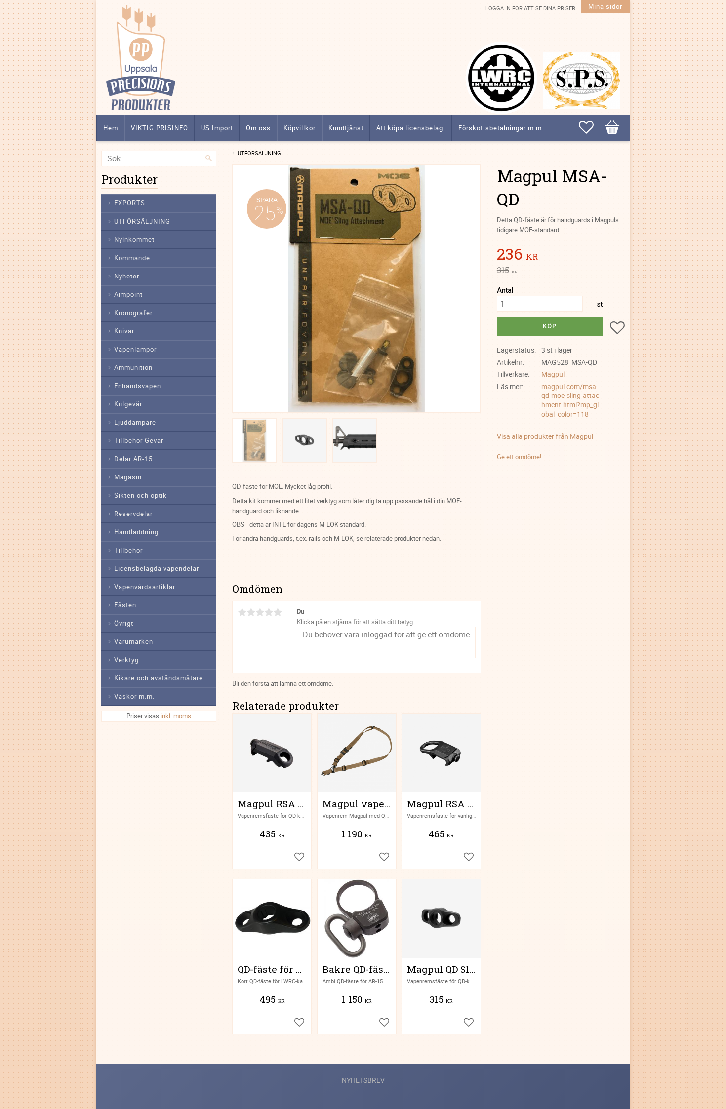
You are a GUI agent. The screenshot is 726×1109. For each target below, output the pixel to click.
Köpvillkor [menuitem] (299, 127)
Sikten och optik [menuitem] (140, 495)
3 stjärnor (259, 612)
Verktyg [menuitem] (126, 659)
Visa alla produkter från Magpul (545, 436)
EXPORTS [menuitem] (129, 202)
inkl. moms (176, 716)
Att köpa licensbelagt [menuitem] (410, 127)
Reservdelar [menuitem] (133, 513)
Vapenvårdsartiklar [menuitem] (144, 586)
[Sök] (209, 158)
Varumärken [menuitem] (133, 641)
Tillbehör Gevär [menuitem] (138, 440)
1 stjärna (242, 612)
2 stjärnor (250, 612)
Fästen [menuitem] (125, 604)
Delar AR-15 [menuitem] (133, 458)
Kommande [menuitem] (132, 257)
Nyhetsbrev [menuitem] (363, 1080)
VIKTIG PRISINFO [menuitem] (159, 127)
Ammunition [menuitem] (133, 367)
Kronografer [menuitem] (133, 312)
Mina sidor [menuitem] (605, 6)
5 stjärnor (277, 612)
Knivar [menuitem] (124, 330)
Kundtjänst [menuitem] (345, 127)
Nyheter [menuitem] (126, 276)
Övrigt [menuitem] (123, 623)
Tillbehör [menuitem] (128, 550)
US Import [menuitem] (217, 127)
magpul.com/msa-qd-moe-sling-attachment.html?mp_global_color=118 (570, 400)
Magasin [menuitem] (128, 477)
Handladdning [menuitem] (136, 531)
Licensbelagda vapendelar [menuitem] (156, 568)
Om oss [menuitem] (258, 127)
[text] (561, 255)
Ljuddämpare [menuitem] (135, 422)
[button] (591, 127)
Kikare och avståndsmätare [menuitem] (158, 677)
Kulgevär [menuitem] (128, 403)
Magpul (553, 374)
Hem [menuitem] (110, 127)
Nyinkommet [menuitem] (134, 239)
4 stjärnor (268, 612)
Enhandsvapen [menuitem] (137, 385)
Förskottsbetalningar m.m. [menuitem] (501, 127)
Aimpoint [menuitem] (128, 294)
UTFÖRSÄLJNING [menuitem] (142, 221)
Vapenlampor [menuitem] (135, 349)
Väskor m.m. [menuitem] (134, 696)
